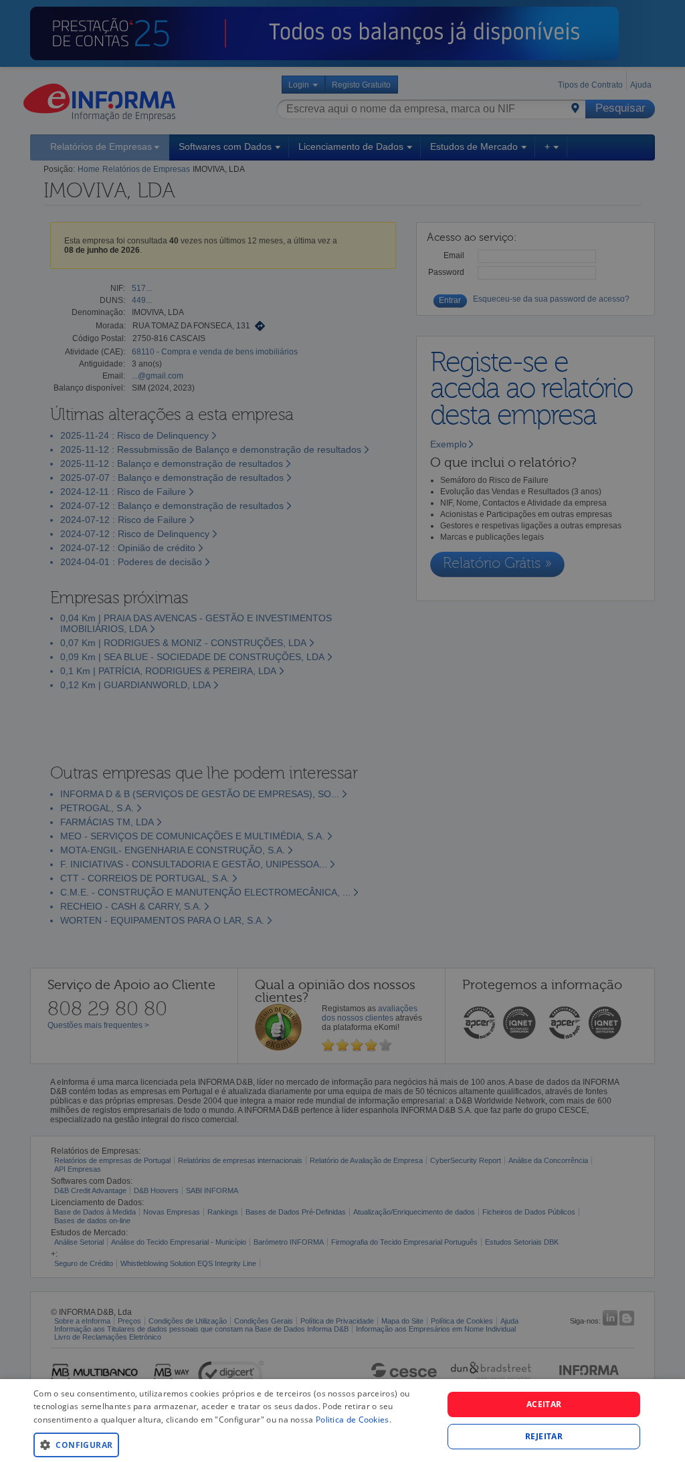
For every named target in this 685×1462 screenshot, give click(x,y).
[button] (232, 1444)
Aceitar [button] (544, 1404)
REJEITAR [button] (544, 1436)
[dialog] (342, 1420)
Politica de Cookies (352, 1419)
